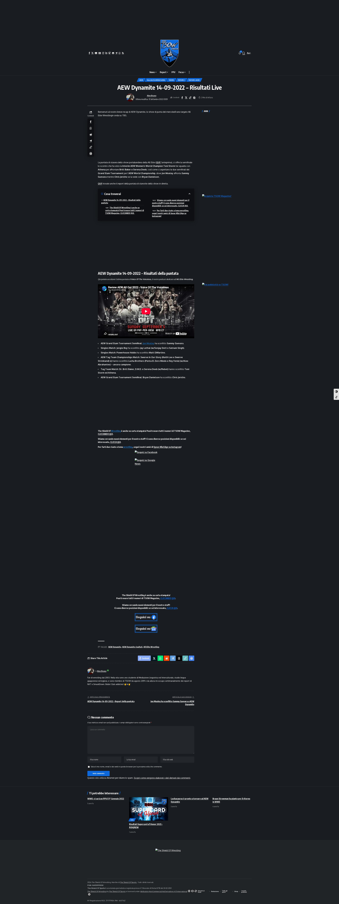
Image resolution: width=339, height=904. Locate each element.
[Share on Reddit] (91, 134)
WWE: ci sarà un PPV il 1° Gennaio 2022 (105, 798)
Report (181, 80)
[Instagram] (103, 53)
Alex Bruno (151, 95)
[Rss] (123, 53)
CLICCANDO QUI (105, 434)
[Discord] (113, 53)
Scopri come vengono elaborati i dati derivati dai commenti (162, 778)
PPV (132, 820)
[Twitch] (109, 53)
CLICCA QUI (115, 442)
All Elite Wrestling (156, 80)
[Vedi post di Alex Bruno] (130, 98)
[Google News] (100, 53)
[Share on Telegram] (91, 140)
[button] (243, 53)
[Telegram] (116, 53)
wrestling (128, 447)
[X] (92, 53)
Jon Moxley (148, 343)
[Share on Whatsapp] (91, 128)
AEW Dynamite (114, 647)
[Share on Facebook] (182, 97)
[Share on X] (186, 97)
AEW (141, 80)
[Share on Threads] (179, 658)
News (171, 80)
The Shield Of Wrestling (96, 891)
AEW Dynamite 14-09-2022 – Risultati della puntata (120, 201)
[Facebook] (89, 53)
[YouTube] (96, 53)
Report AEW (194, 80)
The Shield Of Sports (128, 882)
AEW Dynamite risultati (132, 647)
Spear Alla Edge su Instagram (167, 447)
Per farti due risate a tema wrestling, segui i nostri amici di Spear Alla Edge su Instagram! (170, 213)
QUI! (100, 183)
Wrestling (116, 431)
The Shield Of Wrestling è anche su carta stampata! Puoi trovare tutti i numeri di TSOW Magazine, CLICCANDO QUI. (124, 210)
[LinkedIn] (106, 53)
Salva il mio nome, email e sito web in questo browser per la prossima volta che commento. (126, 767)
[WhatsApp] (119, 53)
